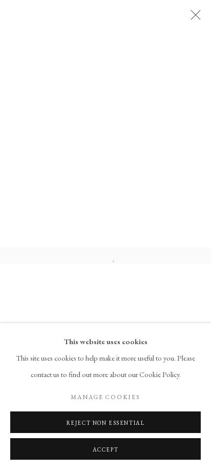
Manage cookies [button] (105, 397)
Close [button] (193, 18)
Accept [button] (106, 449)
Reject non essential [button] (106, 422)
